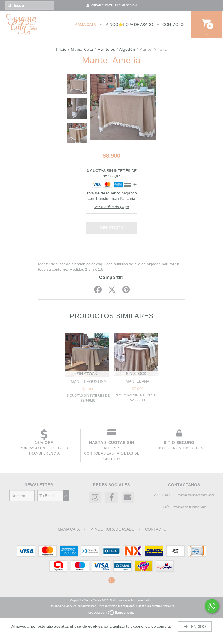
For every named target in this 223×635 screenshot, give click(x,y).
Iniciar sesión (126, 5)
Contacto (172, 24)
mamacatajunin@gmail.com (196, 494)
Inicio (61, 49)
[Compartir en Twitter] (112, 290)
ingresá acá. (126, 605)
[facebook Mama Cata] (111, 497)
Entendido (195, 626)
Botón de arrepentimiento (156, 605)
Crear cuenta (102, 5)
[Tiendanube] (111, 614)
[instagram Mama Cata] (95, 497)
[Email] (128, 497)
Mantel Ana (137, 381)
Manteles (106, 49)
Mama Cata (85, 24)
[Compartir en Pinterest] (126, 290)
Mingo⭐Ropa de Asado (128, 24)
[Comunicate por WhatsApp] (212, 606)
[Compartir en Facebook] (98, 290)
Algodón (127, 49)
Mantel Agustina (88, 381)
